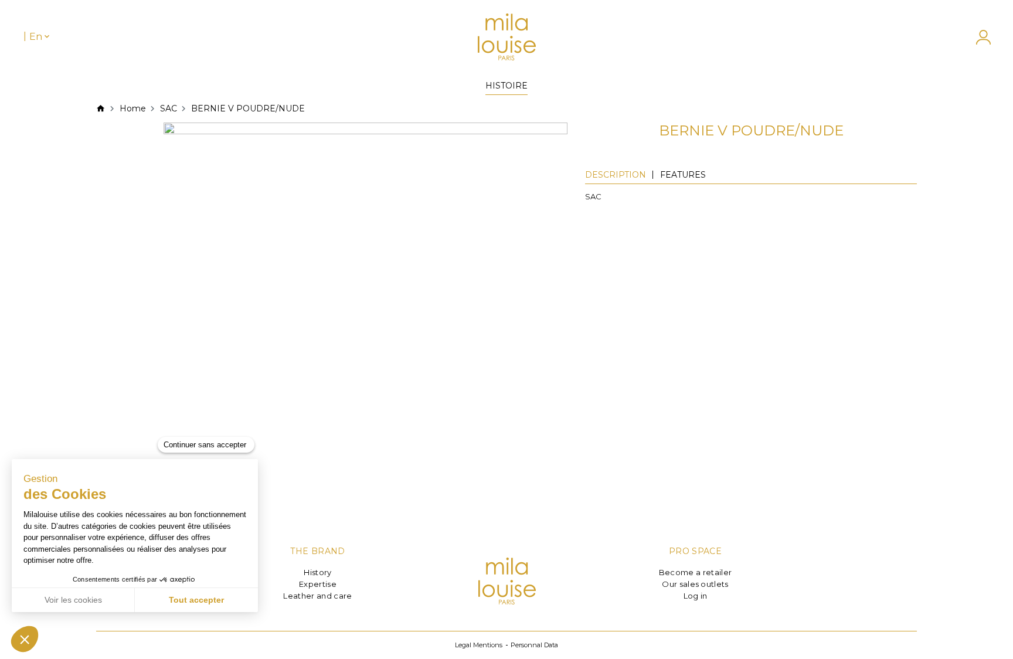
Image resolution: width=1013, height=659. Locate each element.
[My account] (977, 37)
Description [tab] (615, 174)
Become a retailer (695, 572)
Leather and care (317, 595)
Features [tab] (683, 174)
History (317, 572)
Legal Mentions (478, 645)
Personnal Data (534, 645)
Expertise (317, 584)
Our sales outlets (695, 584)
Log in (696, 595)
